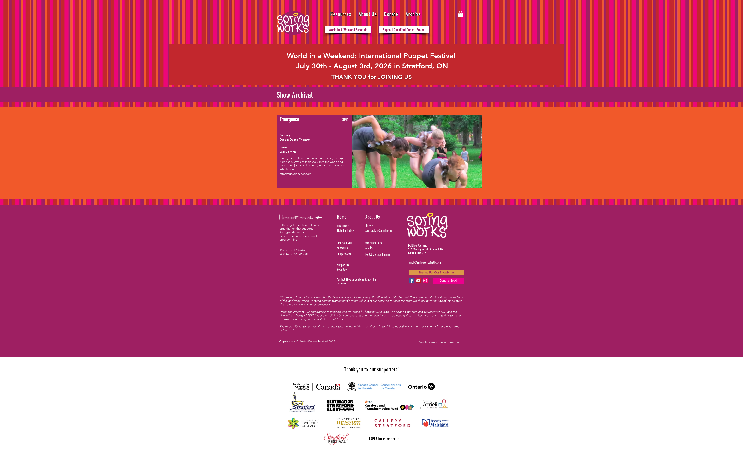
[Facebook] (411, 280)
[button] (340, 14)
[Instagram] (425, 280)
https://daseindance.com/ (296, 173)
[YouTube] (418, 280)
